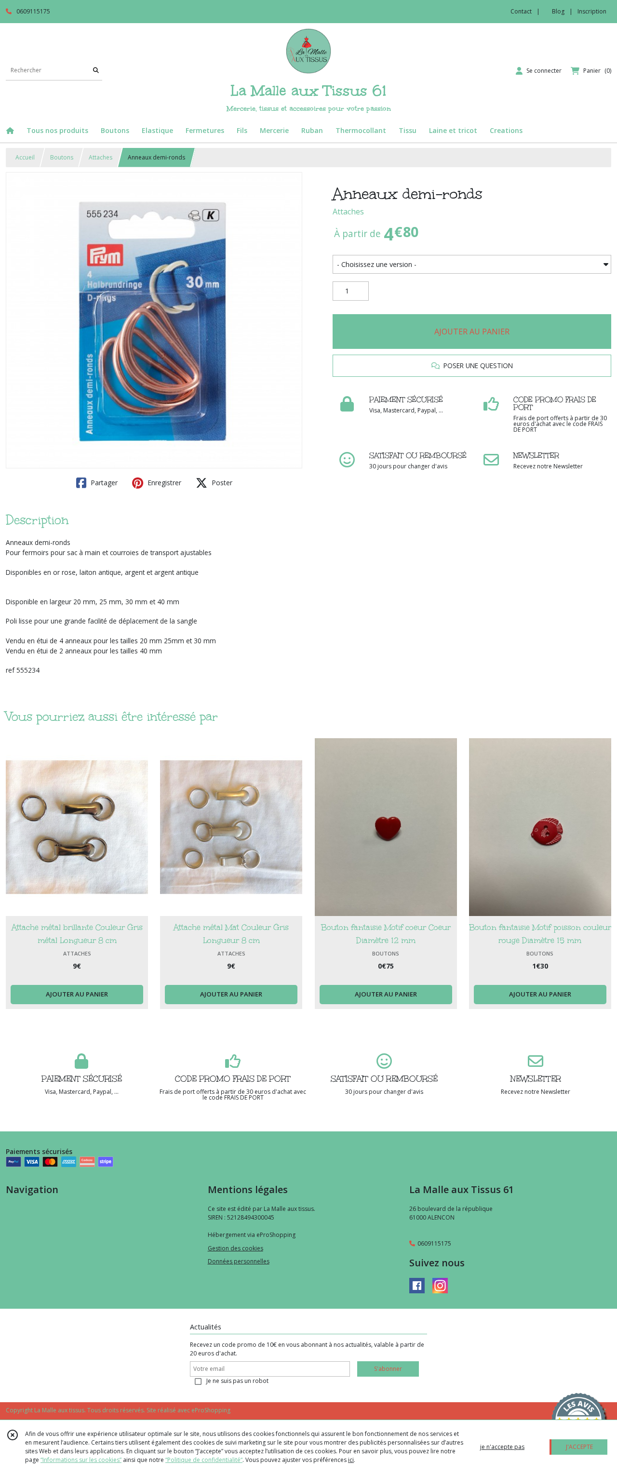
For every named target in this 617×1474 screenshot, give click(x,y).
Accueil (25, 157)
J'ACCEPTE (579, 1447)
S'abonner (388, 1369)
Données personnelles (238, 1261)
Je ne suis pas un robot (237, 1381)
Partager (103, 482)
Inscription (591, 11)
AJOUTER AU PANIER (472, 331)
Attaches (100, 157)
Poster (221, 482)
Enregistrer (163, 482)
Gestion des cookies (235, 1248)
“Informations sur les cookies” (80, 1460)
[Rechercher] (96, 70)
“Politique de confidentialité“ (203, 1460)
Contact (521, 11)
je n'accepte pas (502, 1447)
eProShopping (210, 1410)
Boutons (61, 157)
